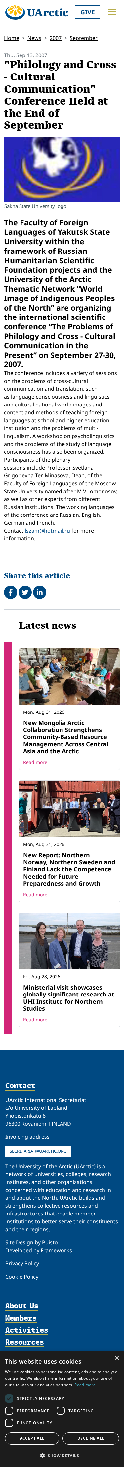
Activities (26, 1330)
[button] (62, 1455)
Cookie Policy (21, 1276)
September (84, 38)
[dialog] (62, 1409)
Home (11, 38)
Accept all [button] (32, 1438)
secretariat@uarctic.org (38, 1151)
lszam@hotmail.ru (47, 530)
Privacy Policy (22, 1263)
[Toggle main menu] (112, 11)
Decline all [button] (90, 1438)
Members (21, 1318)
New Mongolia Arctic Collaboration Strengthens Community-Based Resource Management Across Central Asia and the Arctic (65, 737)
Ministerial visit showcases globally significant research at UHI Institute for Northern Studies (68, 998)
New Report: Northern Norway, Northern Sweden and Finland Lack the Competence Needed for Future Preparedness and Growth (69, 869)
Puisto (50, 1242)
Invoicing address (27, 1136)
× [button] (116, 1358)
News (34, 38)
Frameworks (56, 1250)
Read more (35, 762)
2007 (56, 38)
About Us (21, 1306)
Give (87, 12)
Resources (24, 1342)
